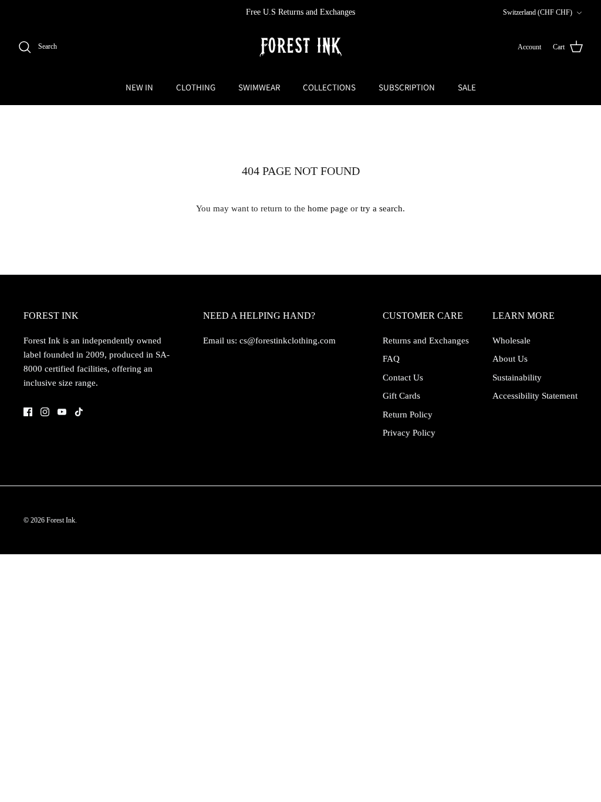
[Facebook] (27, 411)
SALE (467, 87)
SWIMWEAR (259, 87)
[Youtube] (62, 411)
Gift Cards (401, 395)
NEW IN (139, 87)
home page (328, 208)
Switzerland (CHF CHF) (537, 12)
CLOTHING (195, 87)
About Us (510, 358)
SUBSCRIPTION (407, 87)
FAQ (391, 358)
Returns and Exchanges (426, 340)
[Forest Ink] (300, 47)
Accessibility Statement (535, 395)
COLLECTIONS (329, 87)
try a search (381, 208)
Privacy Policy (409, 432)
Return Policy (408, 414)
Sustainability (517, 377)
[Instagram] (44, 411)
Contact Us (403, 377)
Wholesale (511, 340)
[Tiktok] (79, 411)
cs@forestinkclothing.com (287, 340)
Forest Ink (60, 520)
